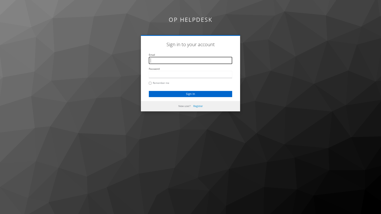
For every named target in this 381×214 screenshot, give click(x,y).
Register (198, 106)
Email (152, 54)
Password (154, 69)
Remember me (161, 83)
